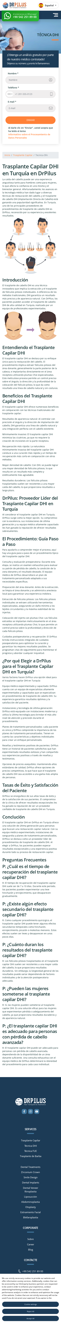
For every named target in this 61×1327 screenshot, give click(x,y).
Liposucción (30, 1196)
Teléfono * (13, 87)
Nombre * (13, 73)
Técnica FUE (30, 1151)
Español (49, 5)
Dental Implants (30, 1182)
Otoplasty (30, 1207)
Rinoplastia (30, 1191)
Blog (30, 1249)
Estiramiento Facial (30, 1212)
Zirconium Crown (30, 1172)
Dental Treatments (30, 1167)
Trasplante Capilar (23, 155)
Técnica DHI (30, 1145)
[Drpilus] (14, 5)
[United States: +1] (9, 94)
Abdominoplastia (30, 1202)
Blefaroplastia (30, 1217)
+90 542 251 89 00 (32, 1271)
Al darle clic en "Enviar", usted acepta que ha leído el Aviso (30, 132)
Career (30, 1244)
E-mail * (12, 101)
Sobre (30, 1239)
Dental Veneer (30, 1188)
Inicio (7, 155)
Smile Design (31, 1177)
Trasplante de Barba (30, 1156)
